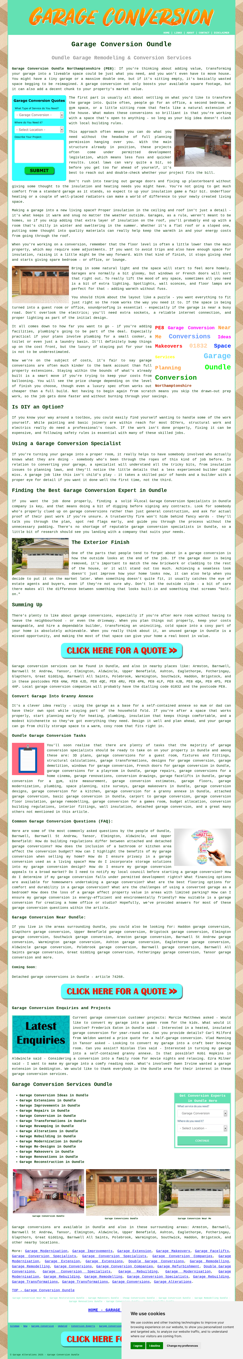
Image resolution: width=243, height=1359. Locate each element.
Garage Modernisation (46, 1251)
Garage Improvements (92, 1251)
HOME (166, 32)
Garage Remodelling (209, 1261)
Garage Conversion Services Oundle (62, 1084)
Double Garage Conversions (156, 1261)
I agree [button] (138, 1345)
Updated (62, 1326)
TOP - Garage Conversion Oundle (43, 1290)
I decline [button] (154, 1345)
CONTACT (204, 32)
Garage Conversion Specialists (44, 1256)
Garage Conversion (42, 1326)
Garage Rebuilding (138, 1271)
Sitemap (14, 1326)
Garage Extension (134, 1251)
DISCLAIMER (221, 32)
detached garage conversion (163, 807)
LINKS (178, 32)
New (25, 1326)
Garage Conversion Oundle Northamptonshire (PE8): (64, 69)
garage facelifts (176, 776)
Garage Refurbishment (178, 1266)
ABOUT (190, 32)
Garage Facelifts (212, 1251)
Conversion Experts (83, 1326)
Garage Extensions (104, 1261)
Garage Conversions (73, 1266)
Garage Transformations (35, 1282)
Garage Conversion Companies (182, 1256)
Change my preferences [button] (182, 1345)
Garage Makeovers (173, 1251)
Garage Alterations (173, 1282)
